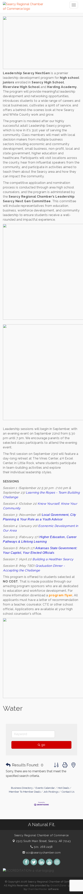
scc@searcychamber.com (43, 852)
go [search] (43, 745)
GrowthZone (58, 885)
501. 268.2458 (43, 846)
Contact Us (67, 791)
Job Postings (50, 791)
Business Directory (22, 787)
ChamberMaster (37, 889)
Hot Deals (63, 787)
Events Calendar (45, 787)
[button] (8, 765)
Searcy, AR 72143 (43, 841)
